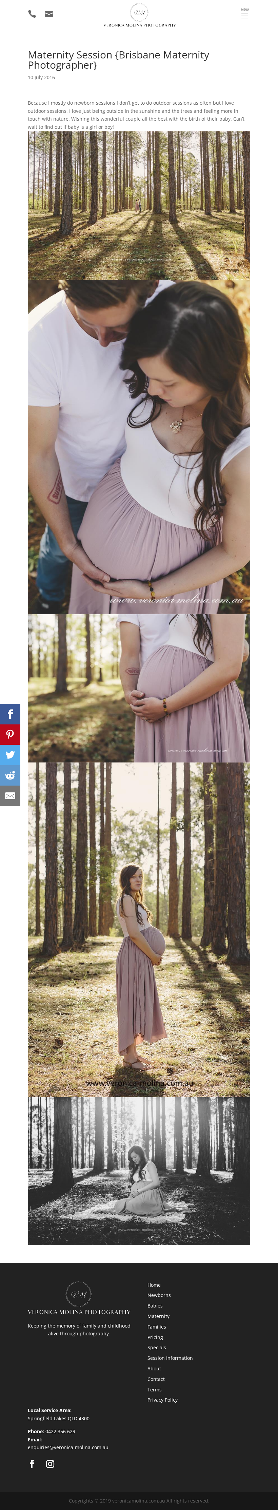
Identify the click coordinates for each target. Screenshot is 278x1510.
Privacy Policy (162, 1400)
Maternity (158, 1316)
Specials (156, 1347)
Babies (155, 1305)
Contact (156, 1379)
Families (156, 1326)
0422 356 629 (60, 1431)
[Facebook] (10, 714)
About (154, 1368)
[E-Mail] (10, 796)
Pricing (155, 1337)
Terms (154, 1389)
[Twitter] (10, 755)
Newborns (159, 1295)
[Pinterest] (10, 734)
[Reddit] (10, 775)
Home (154, 1285)
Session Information (170, 1358)
